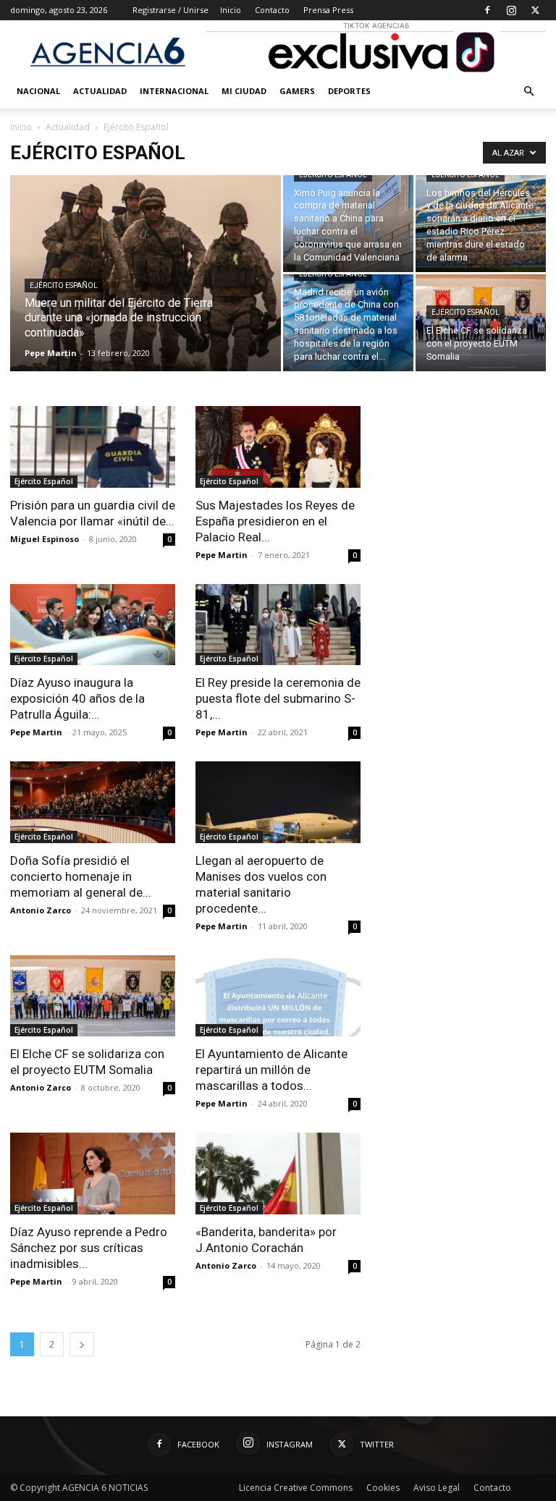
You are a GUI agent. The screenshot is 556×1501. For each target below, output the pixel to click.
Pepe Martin (51, 352)
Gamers (297, 90)
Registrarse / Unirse (170, 9)
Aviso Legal (436, 1487)
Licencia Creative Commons (296, 1487)
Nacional (38, 90)
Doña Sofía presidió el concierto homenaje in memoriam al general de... (80, 876)
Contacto (272, 9)
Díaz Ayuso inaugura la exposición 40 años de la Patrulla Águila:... (77, 698)
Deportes (349, 90)
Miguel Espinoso (44, 538)
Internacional (174, 90)
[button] (528, 91)
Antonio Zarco (40, 910)
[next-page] (82, 1344)
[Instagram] (511, 10)
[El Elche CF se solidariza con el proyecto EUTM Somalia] (481, 322)
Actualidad (100, 90)
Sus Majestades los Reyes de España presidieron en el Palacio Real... (275, 521)
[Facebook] (487, 10)
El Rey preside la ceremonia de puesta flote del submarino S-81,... (278, 698)
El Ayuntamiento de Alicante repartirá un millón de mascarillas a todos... (271, 1070)
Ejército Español (64, 285)
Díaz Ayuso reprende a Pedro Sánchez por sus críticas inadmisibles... (88, 1248)
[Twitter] (535, 10)
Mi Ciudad (244, 90)
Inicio (230, 9)
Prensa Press (328, 9)
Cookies (383, 1487)
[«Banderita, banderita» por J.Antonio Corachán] (278, 1173)
